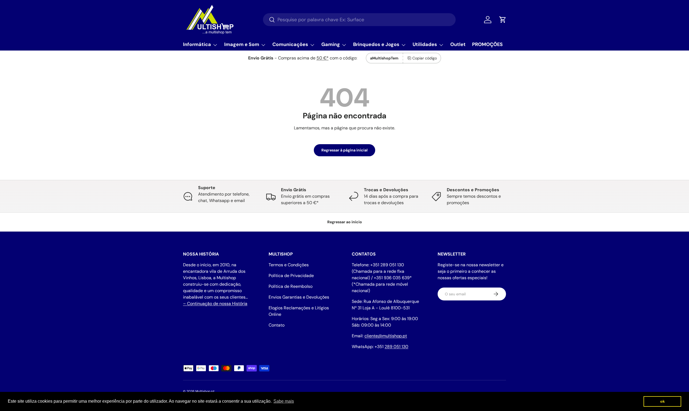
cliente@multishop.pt (385, 336)
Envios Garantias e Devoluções (299, 297)
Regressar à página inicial (344, 150)
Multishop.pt (205, 391)
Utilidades (425, 44)
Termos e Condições (289, 265)
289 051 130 (396, 346)
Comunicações (290, 44)
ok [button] (662, 401)
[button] (503, 20)
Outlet (458, 44)
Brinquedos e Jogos (376, 44)
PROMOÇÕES (487, 44)
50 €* (323, 58)
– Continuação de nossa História (215, 303)
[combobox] (359, 19)
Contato (276, 325)
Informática (197, 44)
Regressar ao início (344, 221)
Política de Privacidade (291, 275)
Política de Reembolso (290, 286)
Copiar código (424, 58)
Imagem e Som (241, 44)
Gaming (330, 44)
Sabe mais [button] (283, 401)
